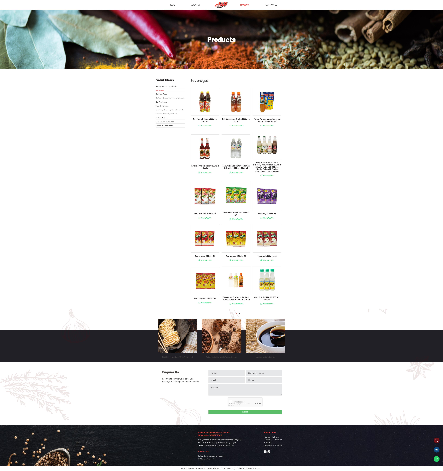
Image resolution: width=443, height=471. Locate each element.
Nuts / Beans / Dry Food (165, 122)
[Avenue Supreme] (221, 4)
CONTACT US (271, 5)
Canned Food (161, 94)
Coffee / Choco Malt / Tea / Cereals (170, 98)
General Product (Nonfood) (166, 114)
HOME (172, 5)
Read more (178, 339)
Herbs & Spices (161, 118)
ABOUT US (195, 5)
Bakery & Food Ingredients (166, 86)
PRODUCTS (244, 5)
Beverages (160, 90)
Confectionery (161, 102)
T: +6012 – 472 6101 (206, 459)
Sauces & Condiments (164, 125)
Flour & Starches (162, 106)
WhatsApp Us (206, 125)
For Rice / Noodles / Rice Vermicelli (169, 110)
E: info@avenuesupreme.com (211, 456)
